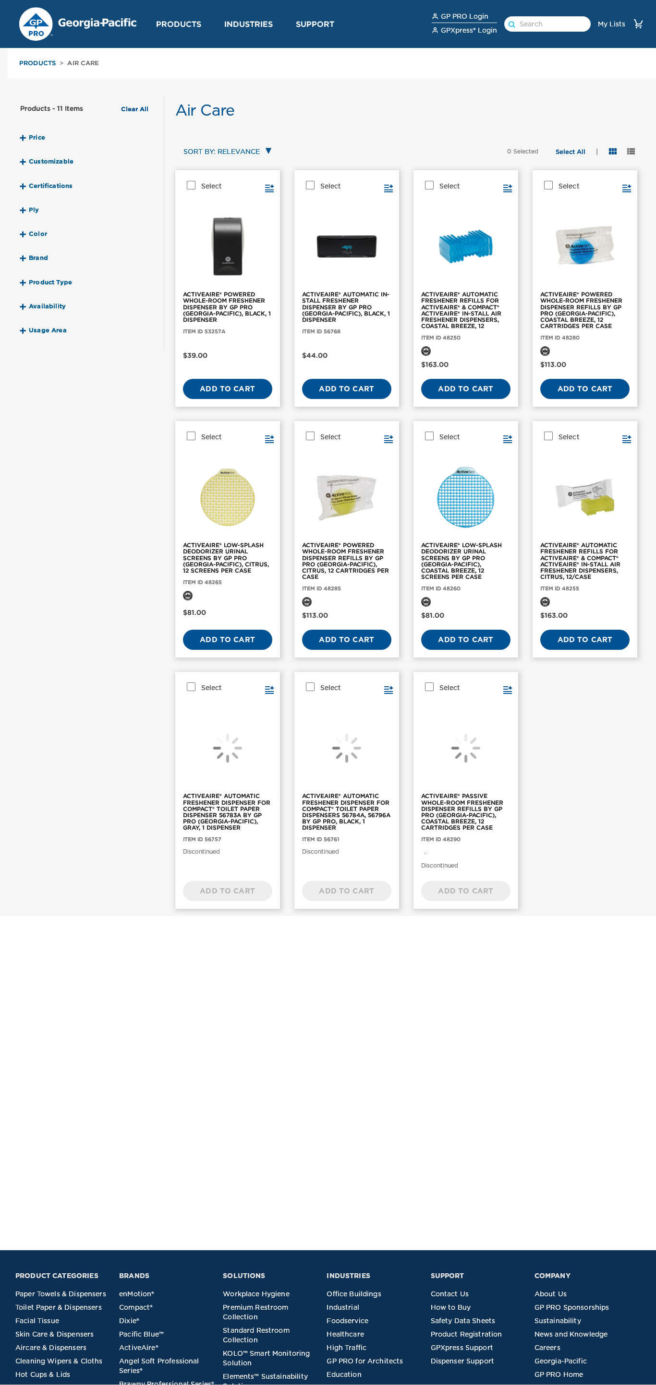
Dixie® (129, 1321)
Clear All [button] (134, 109)
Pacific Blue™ (141, 1334)
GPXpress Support (462, 1347)
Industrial (343, 1307)
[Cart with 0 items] (638, 23)
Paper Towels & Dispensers (60, 1294)
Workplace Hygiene (256, 1294)
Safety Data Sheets (463, 1321)
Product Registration (466, 1334)
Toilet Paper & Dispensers (58, 1307)
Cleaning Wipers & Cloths (59, 1361)
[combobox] (225, 152)
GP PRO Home (559, 1374)
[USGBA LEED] (426, 350)
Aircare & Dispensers (50, 1347)
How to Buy (451, 1307)
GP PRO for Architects (365, 1361)
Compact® (136, 1307)
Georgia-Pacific (561, 1361)
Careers (547, 1347)
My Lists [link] (611, 24)
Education (344, 1374)
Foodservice (347, 1321)
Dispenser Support (463, 1361)
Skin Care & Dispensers (54, 1334)
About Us (551, 1294)
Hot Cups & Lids (42, 1374)
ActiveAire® (138, 1347)
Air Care (83, 63)
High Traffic (346, 1347)
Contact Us (450, 1294)
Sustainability (558, 1321)
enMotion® (136, 1294)
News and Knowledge (571, 1334)
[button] (205, 23)
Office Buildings (354, 1294)
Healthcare (345, 1334)
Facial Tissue (37, 1321)
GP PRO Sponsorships (572, 1307)
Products (178, 24)
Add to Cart (227, 389)
